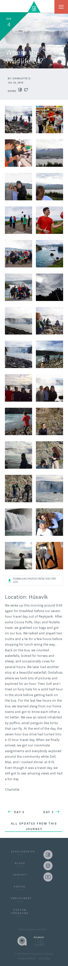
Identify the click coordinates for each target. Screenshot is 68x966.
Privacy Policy (26, 959)
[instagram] (48, 865)
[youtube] (48, 877)
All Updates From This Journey (34, 826)
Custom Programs (20, 912)
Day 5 (19, 812)
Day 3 (48, 812)
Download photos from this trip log (34, 580)
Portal (20, 886)
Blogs (20, 863)
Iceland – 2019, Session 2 (23, 44)
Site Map (44, 959)
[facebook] (48, 854)
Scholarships (20, 851)
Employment (20, 898)
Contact (20, 875)
